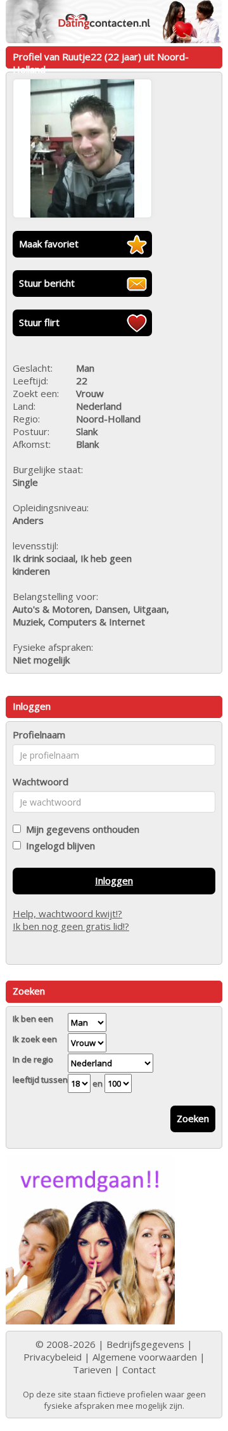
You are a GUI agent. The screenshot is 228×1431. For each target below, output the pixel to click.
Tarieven (92, 1369)
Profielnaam (39, 734)
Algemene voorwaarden (144, 1356)
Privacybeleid (52, 1356)
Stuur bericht (47, 283)
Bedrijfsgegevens (145, 1344)
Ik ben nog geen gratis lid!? (71, 926)
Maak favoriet (49, 243)
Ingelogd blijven (58, 845)
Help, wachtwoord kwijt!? (67, 913)
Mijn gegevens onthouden (80, 829)
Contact (139, 1369)
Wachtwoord (40, 781)
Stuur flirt (39, 322)
